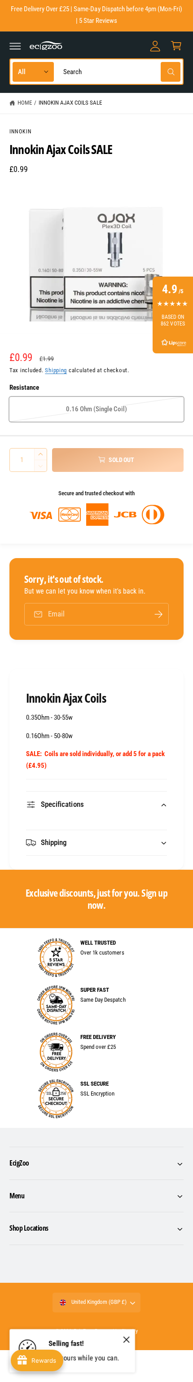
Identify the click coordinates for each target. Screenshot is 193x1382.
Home (25, 102)
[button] (15, 45)
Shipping (56, 370)
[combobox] (120, 71)
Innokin (20, 131)
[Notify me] (158, 614)
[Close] (126, 1339)
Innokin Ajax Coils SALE (70, 102)
